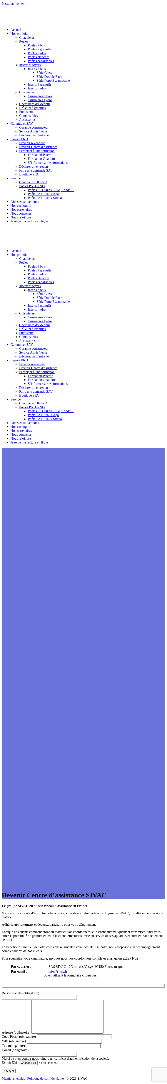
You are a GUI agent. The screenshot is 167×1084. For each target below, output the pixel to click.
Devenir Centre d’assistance (38, 147)
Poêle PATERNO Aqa (43, 194)
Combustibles (28, 116)
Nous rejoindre (20, 217)
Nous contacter (20, 213)
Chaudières (27, 37)
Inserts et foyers (30, 65)
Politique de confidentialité (45, 1078)
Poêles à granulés (40, 49)
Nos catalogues (20, 205)
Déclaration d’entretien (34, 135)
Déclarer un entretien (33, 166)
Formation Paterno (40, 155)
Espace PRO (19, 139)
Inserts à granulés (40, 84)
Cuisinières (26, 92)
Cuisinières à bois (40, 96)
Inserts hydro (37, 88)
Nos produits (19, 33)
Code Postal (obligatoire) (19, 1036)
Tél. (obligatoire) (14, 1046)
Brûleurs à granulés (32, 108)
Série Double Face (49, 76)
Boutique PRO (29, 174)
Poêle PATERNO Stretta (45, 198)
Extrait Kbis (10, 1062)
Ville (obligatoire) (14, 1041)
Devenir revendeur (32, 143)
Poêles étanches (38, 57)
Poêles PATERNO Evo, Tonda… (51, 190)
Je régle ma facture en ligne (29, 221)
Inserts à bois (37, 69)
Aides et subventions (24, 202)
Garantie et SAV (21, 123)
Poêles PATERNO (32, 186)
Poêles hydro (37, 53)
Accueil (15, 29)
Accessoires (27, 119)
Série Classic (45, 72)
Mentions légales (13, 1078)
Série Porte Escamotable (53, 80)
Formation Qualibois (42, 159)
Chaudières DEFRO (33, 182)
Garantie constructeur (33, 127)
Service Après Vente (33, 131)
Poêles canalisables (41, 61)
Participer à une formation (37, 151)
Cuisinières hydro (40, 100)
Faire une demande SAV (36, 170)
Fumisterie (26, 112)
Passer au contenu (14, 3)
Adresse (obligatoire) (16, 1032)
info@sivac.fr (57, 971)
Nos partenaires (21, 209)
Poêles (23, 41)
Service (15, 178)
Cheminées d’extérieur (34, 104)
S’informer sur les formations (48, 162)
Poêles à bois (37, 45)
